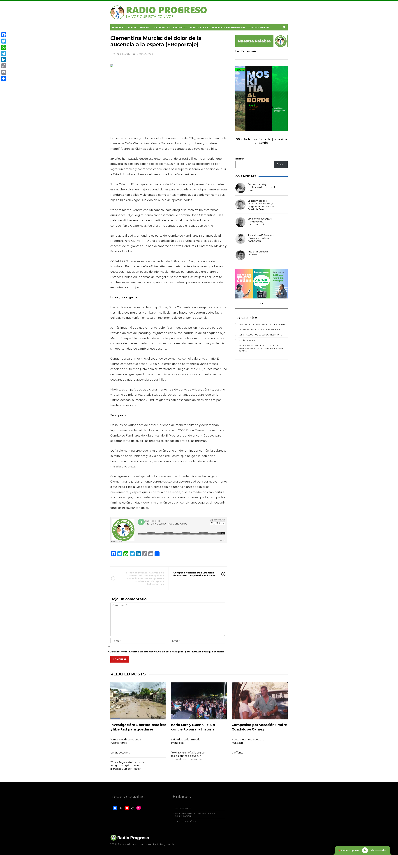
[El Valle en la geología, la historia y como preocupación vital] (240, 222)
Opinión (131, 27)
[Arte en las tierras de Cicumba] (240, 255)
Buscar (239, 158)
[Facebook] (4, 35)
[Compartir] (4, 78)
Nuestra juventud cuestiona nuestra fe (260, 335)
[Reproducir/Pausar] (365, 850)
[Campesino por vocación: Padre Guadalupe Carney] (260, 700)
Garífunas (237, 752)
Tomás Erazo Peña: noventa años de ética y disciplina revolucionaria (262, 238)
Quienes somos (183, 808)
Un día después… (246, 51)
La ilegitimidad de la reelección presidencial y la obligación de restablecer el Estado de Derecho (261, 205)
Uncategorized (145, 54)
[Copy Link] (4, 66)
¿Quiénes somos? (258, 27)
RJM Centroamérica (186, 821)
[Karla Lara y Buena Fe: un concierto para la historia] (199, 700)
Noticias (117, 27)
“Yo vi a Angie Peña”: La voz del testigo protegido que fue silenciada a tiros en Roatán (127, 765)
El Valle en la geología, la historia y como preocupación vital (260, 221)
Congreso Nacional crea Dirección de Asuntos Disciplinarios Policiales (194, 574)
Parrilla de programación (228, 27)
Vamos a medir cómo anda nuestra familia (261, 324)
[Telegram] (4, 53)
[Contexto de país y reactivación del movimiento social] (240, 188)
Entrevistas (162, 27)
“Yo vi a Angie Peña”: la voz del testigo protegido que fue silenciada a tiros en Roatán (260, 348)
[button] (260, 303)
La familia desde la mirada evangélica (259, 329)
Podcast (145, 27)
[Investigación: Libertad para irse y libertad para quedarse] (138, 700)
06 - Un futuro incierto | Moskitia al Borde (261, 141)
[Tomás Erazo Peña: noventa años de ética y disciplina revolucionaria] (240, 239)
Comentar (120, 659)
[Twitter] (4, 41)
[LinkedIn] (4, 60)
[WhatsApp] (4, 47)
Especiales (179, 27)
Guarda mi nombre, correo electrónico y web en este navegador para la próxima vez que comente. (166, 651)
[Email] (4, 72)
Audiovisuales (199, 27)
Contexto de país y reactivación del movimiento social (262, 187)
